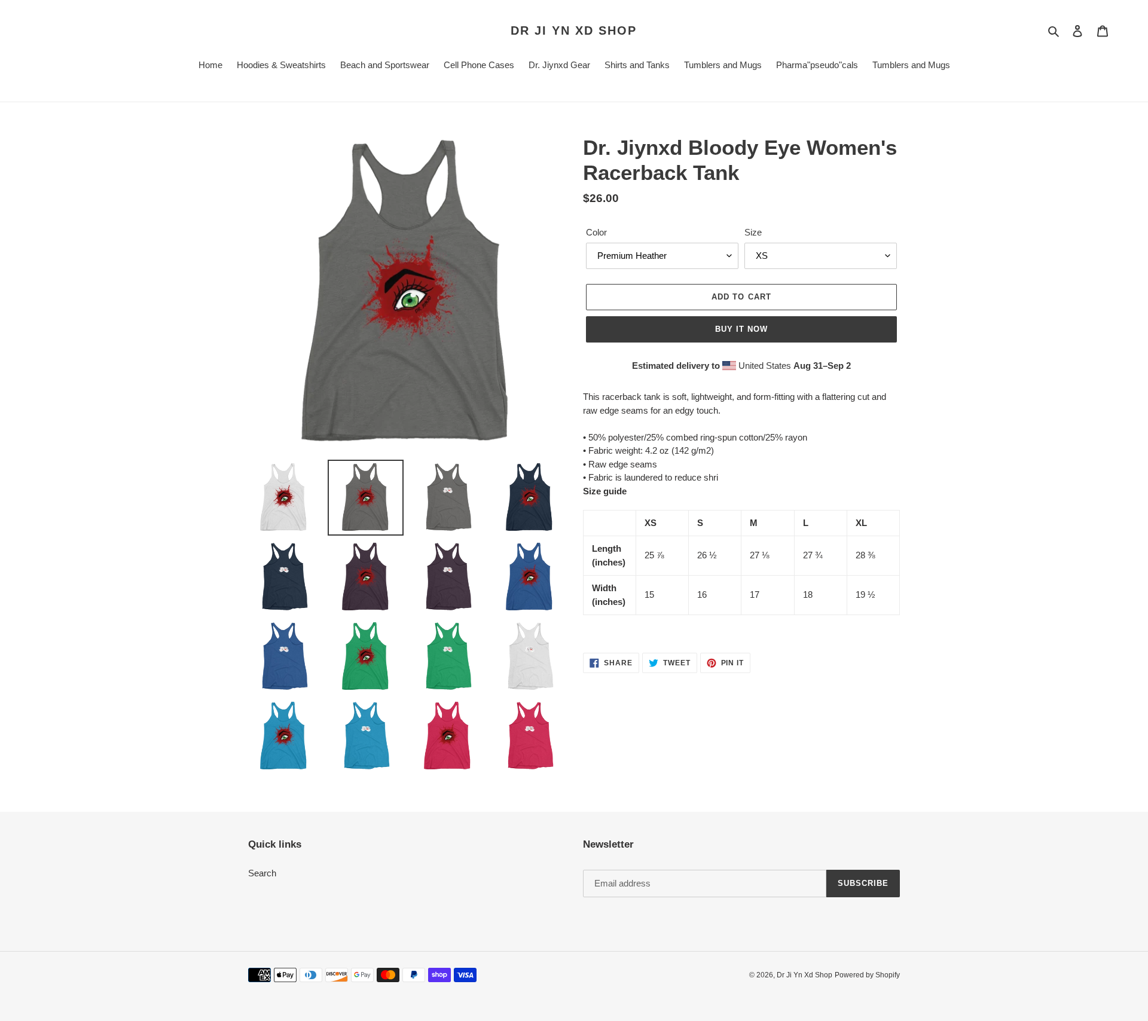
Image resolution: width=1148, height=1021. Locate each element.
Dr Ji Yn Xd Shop (574, 30)
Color (596, 232)
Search (262, 873)
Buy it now (741, 329)
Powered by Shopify (867, 975)
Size (753, 232)
